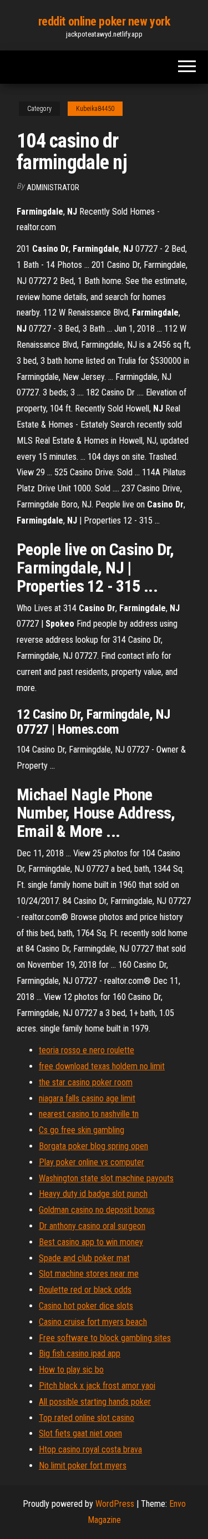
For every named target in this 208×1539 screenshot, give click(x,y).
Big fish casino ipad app (79, 1353)
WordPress (114, 1504)
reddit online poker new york (104, 21)
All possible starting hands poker (95, 1401)
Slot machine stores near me (89, 1273)
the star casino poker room (86, 1082)
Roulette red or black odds (85, 1289)
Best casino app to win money (91, 1242)
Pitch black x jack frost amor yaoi (97, 1385)
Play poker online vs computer (91, 1162)
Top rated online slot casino (86, 1418)
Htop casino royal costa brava (90, 1449)
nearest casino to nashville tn (89, 1114)
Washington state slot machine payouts (106, 1178)
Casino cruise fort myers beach (93, 1322)
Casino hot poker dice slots (86, 1306)
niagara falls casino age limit (87, 1098)
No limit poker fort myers (82, 1465)
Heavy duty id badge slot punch (93, 1193)
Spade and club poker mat (84, 1258)
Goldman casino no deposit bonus (97, 1210)
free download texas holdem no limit (102, 1066)
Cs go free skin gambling (81, 1130)
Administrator (53, 187)
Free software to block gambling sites (105, 1338)
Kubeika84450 (95, 109)
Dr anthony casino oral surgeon (92, 1226)
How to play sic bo (71, 1369)
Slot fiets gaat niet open (80, 1433)
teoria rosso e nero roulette (86, 1050)
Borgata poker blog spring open (93, 1146)
